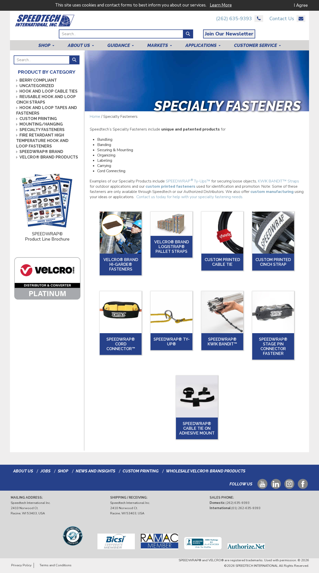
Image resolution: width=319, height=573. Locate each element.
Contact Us (281, 18)
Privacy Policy (21, 565)
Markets (157, 45)
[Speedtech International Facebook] (303, 486)
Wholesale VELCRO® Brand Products (205, 471)
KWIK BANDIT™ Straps (278, 181)
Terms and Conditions (56, 565)
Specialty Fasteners (42, 129)
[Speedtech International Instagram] (289, 486)
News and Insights (95, 471)
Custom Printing (38, 118)
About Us (79, 45)
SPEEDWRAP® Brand (41, 151)
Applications (201, 45)
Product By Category (47, 72)
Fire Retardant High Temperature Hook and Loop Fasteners (42, 140)
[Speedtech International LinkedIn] (276, 486)
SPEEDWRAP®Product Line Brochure (47, 236)
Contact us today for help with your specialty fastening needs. (189, 197)
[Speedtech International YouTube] (262, 486)
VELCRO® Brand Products (48, 157)
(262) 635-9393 (234, 18)
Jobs (45, 471)
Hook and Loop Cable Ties (48, 91)
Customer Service (255, 45)
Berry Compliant (38, 80)
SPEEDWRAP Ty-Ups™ (188, 181)
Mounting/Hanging (41, 124)
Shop (44, 45)
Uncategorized (36, 85)
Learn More (221, 5)
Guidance (118, 45)
